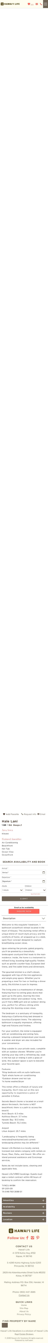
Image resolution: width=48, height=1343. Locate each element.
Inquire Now (24, 911)
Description (9, 918)
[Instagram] (32, 1237)
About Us (24, 1311)
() (32, 5)
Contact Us (24, 1295)
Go (4, 1325)
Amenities (8, 1200)
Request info (29, 814)
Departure (6, 877)
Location (7, 1220)
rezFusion (29, 1340)
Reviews (7, 1213)
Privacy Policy (24, 1314)
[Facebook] (27, 1237)
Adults (4, 886)
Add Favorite (12, 814)
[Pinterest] (38, 1237)
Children (28, 886)
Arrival (5, 868)
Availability (9, 1207)
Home (24, 1305)
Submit (24, 899)
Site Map (24, 1308)
